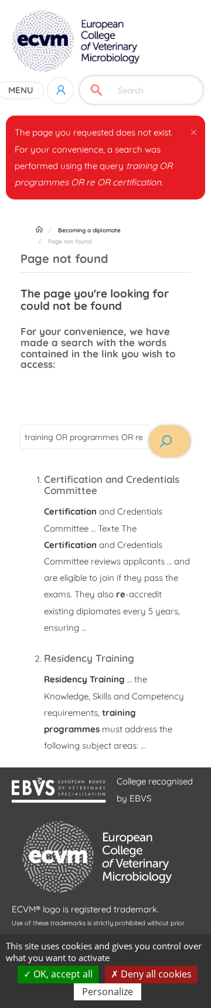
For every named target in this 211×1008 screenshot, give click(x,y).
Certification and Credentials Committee (111, 484)
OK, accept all (62, 974)
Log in (60, 90)
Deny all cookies (155, 974)
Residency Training (89, 658)
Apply (97, 90)
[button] (193, 130)
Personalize (107, 991)
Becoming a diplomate (89, 230)
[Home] (77, 41)
